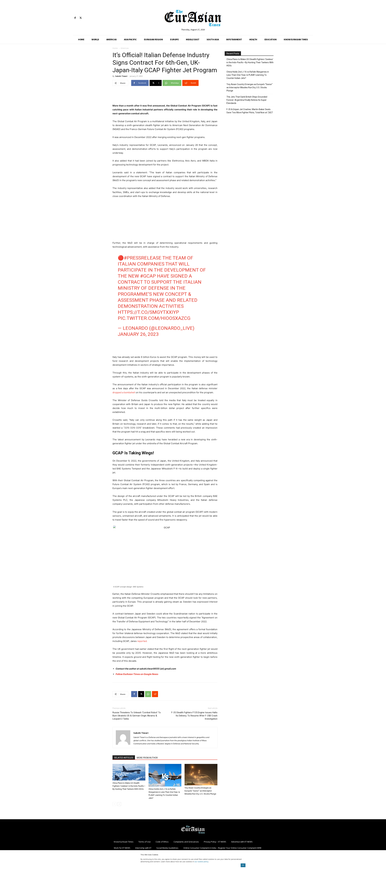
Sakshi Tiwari (121, 76)
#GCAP (148, 276)
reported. (142, 641)
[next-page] (119, 804)
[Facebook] (75, 18)
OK (243, 865)
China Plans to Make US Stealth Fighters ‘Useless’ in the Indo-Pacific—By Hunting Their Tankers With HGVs (128, 786)
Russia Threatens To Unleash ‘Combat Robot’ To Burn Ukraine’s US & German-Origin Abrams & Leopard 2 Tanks (136, 715)
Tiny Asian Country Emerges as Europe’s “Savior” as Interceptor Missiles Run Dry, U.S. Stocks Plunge (200, 791)
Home (115, 48)
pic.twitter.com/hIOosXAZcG (154, 318)
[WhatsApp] (148, 694)
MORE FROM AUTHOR (147, 758)
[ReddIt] (155, 694)
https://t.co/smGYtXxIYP (148, 312)
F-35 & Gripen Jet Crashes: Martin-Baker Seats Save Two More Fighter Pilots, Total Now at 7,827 (249, 111)
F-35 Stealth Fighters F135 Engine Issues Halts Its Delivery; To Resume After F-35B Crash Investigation (194, 715)
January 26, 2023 (138, 334)
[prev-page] (114, 804)
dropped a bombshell (123, 392)
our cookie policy (201, 862)
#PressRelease (142, 258)
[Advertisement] (165, 96)
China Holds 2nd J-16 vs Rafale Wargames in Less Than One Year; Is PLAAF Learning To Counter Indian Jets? (247, 75)
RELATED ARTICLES (123, 758)
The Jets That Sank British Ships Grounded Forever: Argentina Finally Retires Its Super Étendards (246, 100)
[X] (81, 18)
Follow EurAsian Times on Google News (137, 674)
